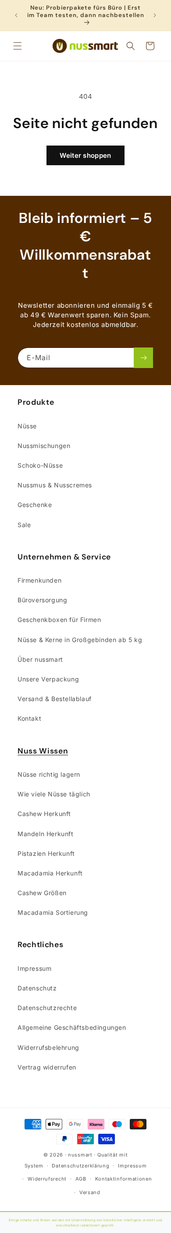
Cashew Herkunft (44, 813)
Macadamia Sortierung (53, 912)
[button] (17, 46)
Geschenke (35, 504)
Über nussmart (40, 659)
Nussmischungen (44, 445)
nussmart (80, 1155)
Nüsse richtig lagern (49, 774)
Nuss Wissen (43, 751)
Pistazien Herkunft (46, 853)
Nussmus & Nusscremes (55, 485)
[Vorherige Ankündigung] (16, 15)
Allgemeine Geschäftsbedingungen (72, 1027)
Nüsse (27, 426)
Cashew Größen (42, 892)
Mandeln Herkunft (46, 833)
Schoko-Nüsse (40, 465)
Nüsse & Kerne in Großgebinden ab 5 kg (80, 639)
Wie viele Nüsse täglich (54, 794)
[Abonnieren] (143, 357)
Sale (24, 524)
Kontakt (29, 718)
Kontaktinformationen (123, 1179)
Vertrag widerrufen (47, 1067)
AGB (80, 1179)
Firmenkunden (39, 580)
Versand (89, 1192)
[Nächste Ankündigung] (154, 15)
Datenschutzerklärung (80, 1166)
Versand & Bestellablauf (55, 698)
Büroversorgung (42, 600)
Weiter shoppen (85, 155)
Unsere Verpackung (48, 679)
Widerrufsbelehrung (48, 1047)
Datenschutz (37, 988)
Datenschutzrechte (47, 1007)
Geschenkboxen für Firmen (59, 619)
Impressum (34, 968)
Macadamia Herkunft (50, 873)
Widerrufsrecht (47, 1179)
